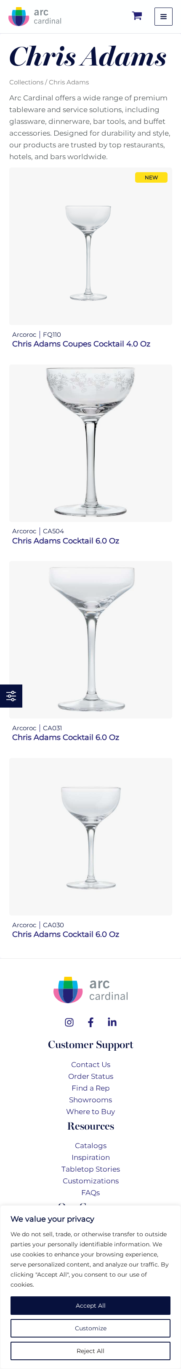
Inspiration (91, 1157)
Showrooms (90, 1100)
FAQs (90, 1192)
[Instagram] (69, 1022)
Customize (90, 1328)
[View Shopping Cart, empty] (137, 17)
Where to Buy (90, 1111)
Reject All (90, 1351)
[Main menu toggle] (163, 17)
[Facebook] (91, 1022)
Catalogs (90, 1145)
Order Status (90, 1076)
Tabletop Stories (90, 1169)
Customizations (91, 1181)
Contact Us (90, 1064)
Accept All (91, 1305)
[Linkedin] (112, 1022)
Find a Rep (91, 1088)
